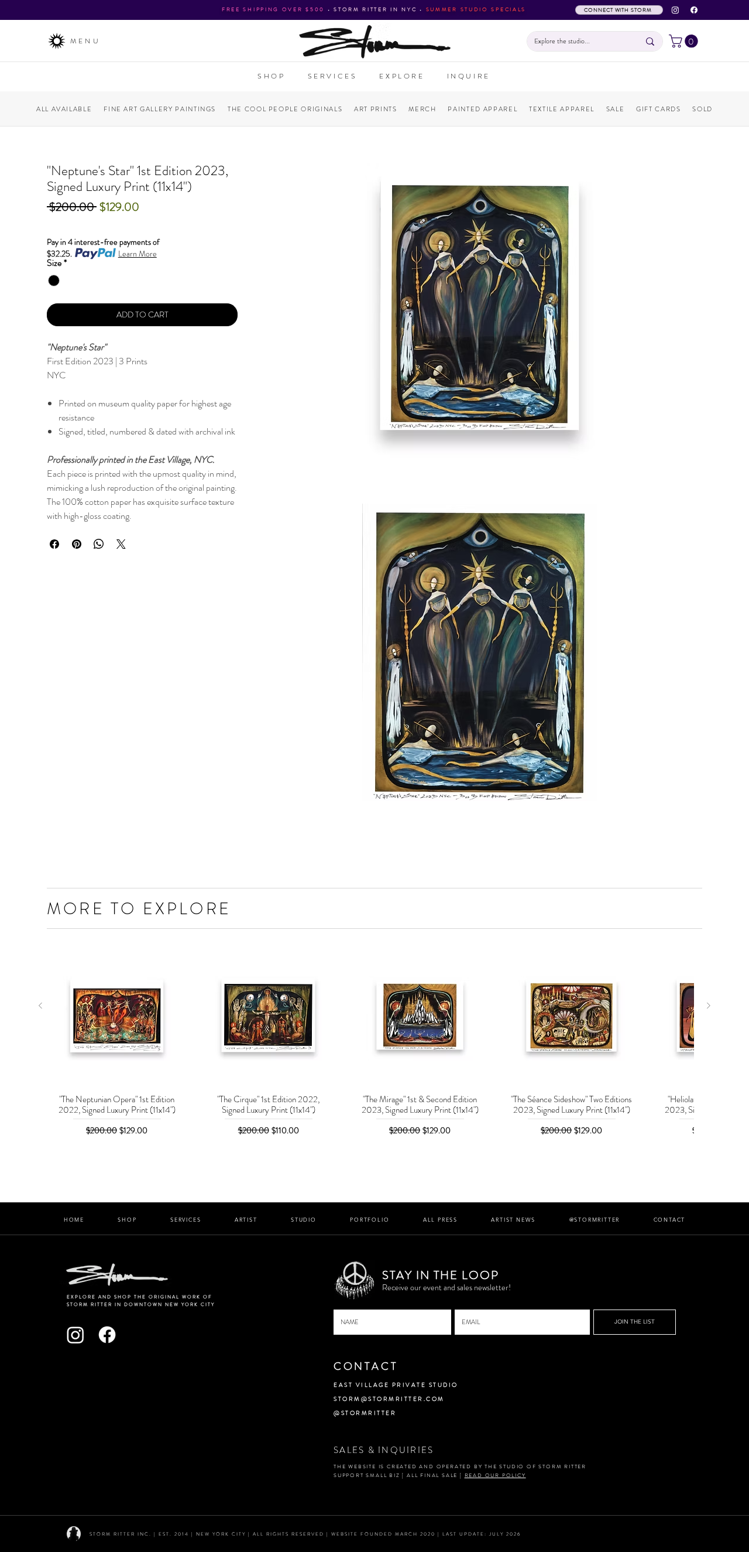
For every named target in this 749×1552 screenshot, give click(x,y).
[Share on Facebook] (54, 544)
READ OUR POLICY (495, 1475)
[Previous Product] (40, 1005)
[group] (374, 1050)
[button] (685, 41)
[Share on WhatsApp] (99, 544)
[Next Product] (708, 1005)
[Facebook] (694, 10)
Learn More (137, 253)
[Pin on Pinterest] (77, 544)
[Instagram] (675, 10)
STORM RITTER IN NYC (375, 9)
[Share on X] (121, 544)
